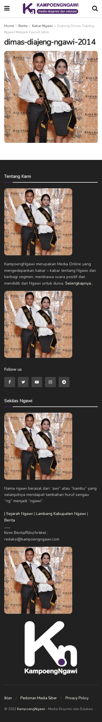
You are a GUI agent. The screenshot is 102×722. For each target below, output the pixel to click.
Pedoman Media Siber (38, 698)
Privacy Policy (77, 698)
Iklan (8, 698)
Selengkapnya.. (79, 283)
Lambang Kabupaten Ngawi (61, 513)
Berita (22, 26)
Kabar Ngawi (42, 26)
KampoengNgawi (31, 709)
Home (9, 26)
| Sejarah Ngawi (18, 513)
